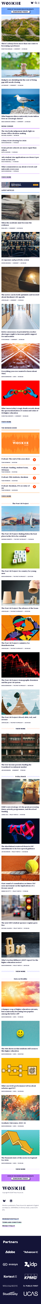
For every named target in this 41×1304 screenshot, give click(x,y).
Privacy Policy (8, 1226)
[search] (36, 3)
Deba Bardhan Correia (8, 121)
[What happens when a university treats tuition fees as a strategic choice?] (20, 101)
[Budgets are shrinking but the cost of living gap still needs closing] (20, 65)
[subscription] (20, 11)
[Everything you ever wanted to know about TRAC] (20, 356)
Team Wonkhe (5, 462)
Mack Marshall (6, 161)
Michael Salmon (6, 135)
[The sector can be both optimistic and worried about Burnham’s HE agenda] (20, 279)
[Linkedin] (10, 1201)
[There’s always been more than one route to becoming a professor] (20, 28)
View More (6, 177)
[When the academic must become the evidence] (20, 207)
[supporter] (10, 1252)
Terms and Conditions (11, 1222)
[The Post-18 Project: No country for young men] (20, 556)
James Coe (4, 814)
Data (14, 376)
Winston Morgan (6, 49)
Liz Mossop (4, 85)
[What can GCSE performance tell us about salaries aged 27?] (20, 1070)
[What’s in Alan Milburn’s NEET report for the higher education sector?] (20, 945)
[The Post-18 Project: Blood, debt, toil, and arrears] (20, 702)
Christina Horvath (7, 416)
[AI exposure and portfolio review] (20, 244)
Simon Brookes (6, 263)
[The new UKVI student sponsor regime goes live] (20, 907)
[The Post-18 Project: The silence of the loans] (20, 593)
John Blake (5, 300)
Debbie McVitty (6, 891)
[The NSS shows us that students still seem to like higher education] (20, 1033)
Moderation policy (10, 1219)
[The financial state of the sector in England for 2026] (20, 1142)
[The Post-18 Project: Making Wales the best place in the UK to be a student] (20, 518)
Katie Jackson (5, 152)
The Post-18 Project (20, 539)
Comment (17, 49)
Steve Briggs (5, 339)
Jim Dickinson (6, 770)
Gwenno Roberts (6, 539)
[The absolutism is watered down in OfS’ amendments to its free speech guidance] (20, 831)
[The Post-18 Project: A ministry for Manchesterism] (20, 627)
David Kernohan (6, 142)
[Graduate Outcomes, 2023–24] (20, 1107)
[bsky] (5, 1201)
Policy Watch (16, 851)
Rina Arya (4, 228)
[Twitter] (32, 3)
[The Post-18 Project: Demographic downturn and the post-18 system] (20, 665)
